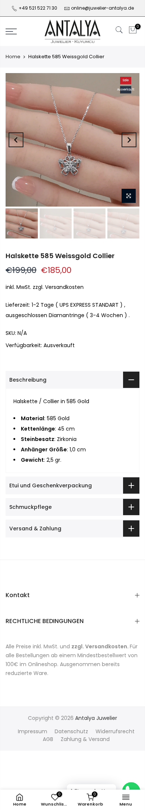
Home (13, 56)
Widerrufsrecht (115, 731)
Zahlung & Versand (85, 739)
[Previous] (16, 139)
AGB (48, 739)
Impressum (32, 731)
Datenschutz (71, 731)
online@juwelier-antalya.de (102, 8)
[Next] (129, 139)
